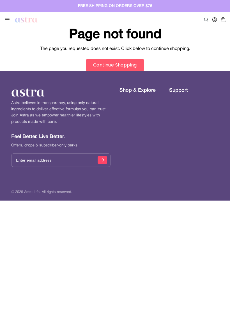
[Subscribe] (102, 160)
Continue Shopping (115, 65)
